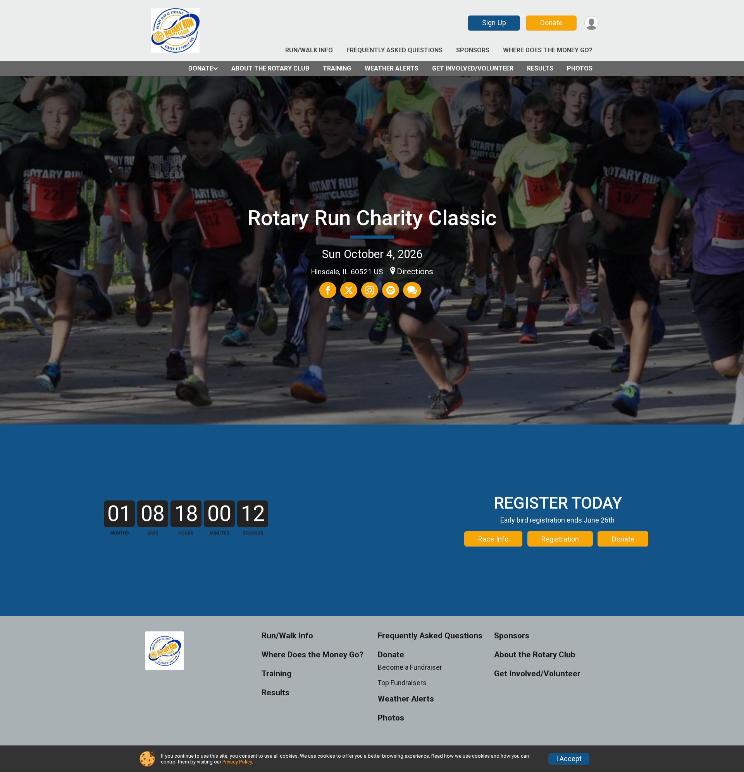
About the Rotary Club (270, 68)
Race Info (493, 539)
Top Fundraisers (402, 683)
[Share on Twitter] (348, 290)
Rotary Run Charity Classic (372, 218)
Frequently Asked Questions (394, 50)
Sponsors (472, 50)
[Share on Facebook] (327, 290)
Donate (551, 23)
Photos (579, 68)
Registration (560, 539)
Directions (415, 271)
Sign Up (494, 23)
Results (540, 68)
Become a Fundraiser (410, 667)
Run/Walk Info (309, 50)
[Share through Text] (412, 290)
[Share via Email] (390, 290)
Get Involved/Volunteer (472, 68)
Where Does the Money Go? (547, 50)
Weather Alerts (391, 68)
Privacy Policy (237, 762)
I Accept (569, 759)
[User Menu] (591, 23)
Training (337, 68)
